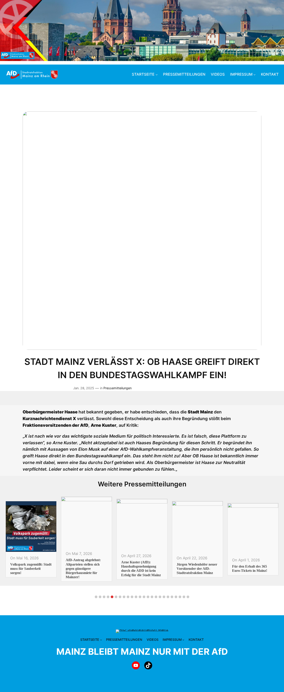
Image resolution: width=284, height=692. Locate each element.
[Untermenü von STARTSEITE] (157, 74)
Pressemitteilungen (117, 388)
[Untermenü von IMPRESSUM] (254, 74)
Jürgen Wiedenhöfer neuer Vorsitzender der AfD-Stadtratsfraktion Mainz (149, 568)
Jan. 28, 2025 (83, 388)
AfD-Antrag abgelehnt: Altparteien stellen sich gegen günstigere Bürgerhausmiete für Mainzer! (35, 568)
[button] (96, 597)
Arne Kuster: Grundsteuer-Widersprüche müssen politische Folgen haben (260, 568)
